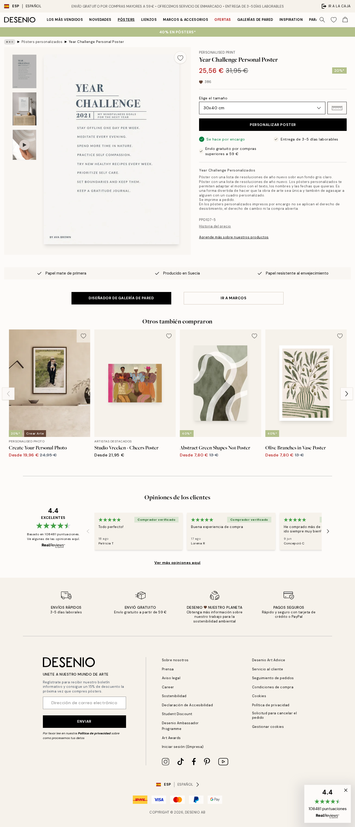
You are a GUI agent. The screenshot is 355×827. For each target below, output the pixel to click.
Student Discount (177, 714)
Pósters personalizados (42, 42)
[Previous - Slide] (8, 393)
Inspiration (291, 19)
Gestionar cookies (268, 726)
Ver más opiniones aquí (177, 562)
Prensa (168, 669)
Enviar (84, 721)
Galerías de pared (255, 19)
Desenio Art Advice (268, 660)
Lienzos (149, 19)
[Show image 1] (24, 71)
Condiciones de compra (273, 687)
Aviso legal (171, 678)
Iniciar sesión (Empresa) (183, 747)
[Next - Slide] (346, 393)
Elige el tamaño (213, 98)
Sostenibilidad (174, 696)
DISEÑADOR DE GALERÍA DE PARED (121, 298)
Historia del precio (215, 226)
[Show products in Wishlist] (333, 20)
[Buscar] (322, 19)
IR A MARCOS (233, 298)
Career (168, 687)
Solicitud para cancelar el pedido (274, 715)
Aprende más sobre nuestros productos (234, 237)
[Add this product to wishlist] (180, 57)
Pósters (126, 19)
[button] (337, 108)
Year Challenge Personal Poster (96, 42)
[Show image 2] (24, 108)
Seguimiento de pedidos (273, 678)
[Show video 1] (24, 145)
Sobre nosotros (175, 660)
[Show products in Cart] (345, 20)
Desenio (192, 812)
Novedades (100, 19)
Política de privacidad (94, 733)
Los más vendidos (65, 19)
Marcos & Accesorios (185, 19)
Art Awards (171, 738)
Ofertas (222, 19)
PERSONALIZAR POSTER (273, 124)
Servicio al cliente (267, 669)
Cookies (259, 696)
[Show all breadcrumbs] (9, 41)
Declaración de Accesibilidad (187, 705)
